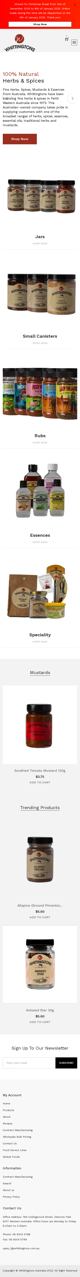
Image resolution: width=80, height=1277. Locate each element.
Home (6, 1103)
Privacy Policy (11, 1196)
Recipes (7, 1123)
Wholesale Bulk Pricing (17, 1136)
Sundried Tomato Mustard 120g (39, 770)
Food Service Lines (15, 1150)
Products (8, 1110)
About (6, 1116)
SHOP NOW (40, 243)
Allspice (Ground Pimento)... (40, 905)
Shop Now (40, 24)
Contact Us (10, 1143)
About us (8, 1190)
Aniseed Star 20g (40, 1010)
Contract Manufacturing (18, 1130)
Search (7, 1183)
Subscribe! (66, 1062)
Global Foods (11, 1156)
